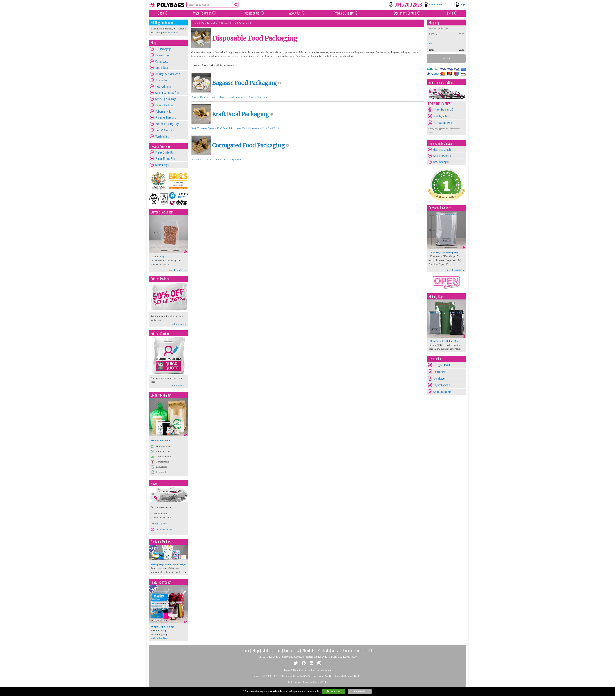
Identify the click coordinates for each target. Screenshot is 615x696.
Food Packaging (163, 86)
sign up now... (162, 523)
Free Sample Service (441, 143)
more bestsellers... (177, 270)
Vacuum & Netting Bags (167, 124)
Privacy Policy (324, 670)
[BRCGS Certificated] (178, 181)
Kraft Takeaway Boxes (202, 128)
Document (405, 13)
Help (450, 13)
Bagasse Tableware (257, 97)
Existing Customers (162, 22)
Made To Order (202, 13)
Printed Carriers (160, 333)
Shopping (434, 22)
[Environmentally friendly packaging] (168, 435)
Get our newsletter (442, 156)
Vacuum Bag (157, 256)
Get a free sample (442, 149)
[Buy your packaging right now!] (446, 289)
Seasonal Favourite (440, 207)
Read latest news (164, 529)
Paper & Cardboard (164, 105)
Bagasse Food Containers (232, 97)
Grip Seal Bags (160, 638)
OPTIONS (359, 691)
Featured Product (161, 582)
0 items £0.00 (436, 4)
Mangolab (299, 682)
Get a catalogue (441, 162)
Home (245, 650)
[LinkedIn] (311, 663)
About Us (294, 13)
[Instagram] (319, 663)
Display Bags (162, 80)
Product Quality (328, 650)
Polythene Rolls (163, 111)
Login (463, 4)
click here (173, 32)
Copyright (258, 676)
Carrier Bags (161, 61)
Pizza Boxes (197, 159)
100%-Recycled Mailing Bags (444, 341)
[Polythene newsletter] (168, 494)
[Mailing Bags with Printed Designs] (168, 559)
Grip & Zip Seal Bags (165, 99)
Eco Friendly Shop (160, 440)
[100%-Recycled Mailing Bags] (446, 337)
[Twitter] (296, 663)
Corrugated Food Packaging (248, 145)
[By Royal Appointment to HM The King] (158, 181)
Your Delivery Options (441, 82)
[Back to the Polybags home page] (166, 5)
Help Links (435, 358)
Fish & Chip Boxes (216, 159)
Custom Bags (162, 165)
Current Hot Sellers (162, 211)
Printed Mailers (160, 278)
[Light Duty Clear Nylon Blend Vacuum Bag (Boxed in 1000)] (168, 252)
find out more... (178, 324)
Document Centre (353, 650)
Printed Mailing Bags (165, 158)
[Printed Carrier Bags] (168, 374)
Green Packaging (161, 395)
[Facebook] (303, 663)
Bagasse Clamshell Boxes (204, 97)
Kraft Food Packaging (240, 114)
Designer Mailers (161, 541)
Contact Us (252, 13)
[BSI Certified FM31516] (158, 199)
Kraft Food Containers (248, 128)
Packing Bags (162, 55)
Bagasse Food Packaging (244, 83)
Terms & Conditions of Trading (299, 670)
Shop (161, 13)
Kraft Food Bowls (271, 128)
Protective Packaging (165, 117)
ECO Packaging (163, 49)
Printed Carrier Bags (165, 152)
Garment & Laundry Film (167, 92)
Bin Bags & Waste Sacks (167, 74)
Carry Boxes (235, 159)
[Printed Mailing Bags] (168, 311)
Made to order (271, 650)
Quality (344, 13)
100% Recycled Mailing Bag (443, 252)
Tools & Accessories (165, 130)
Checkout (446, 58)
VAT (431, 43)
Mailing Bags (161, 68)
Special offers (162, 136)
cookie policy (277, 691)
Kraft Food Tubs (225, 128)
